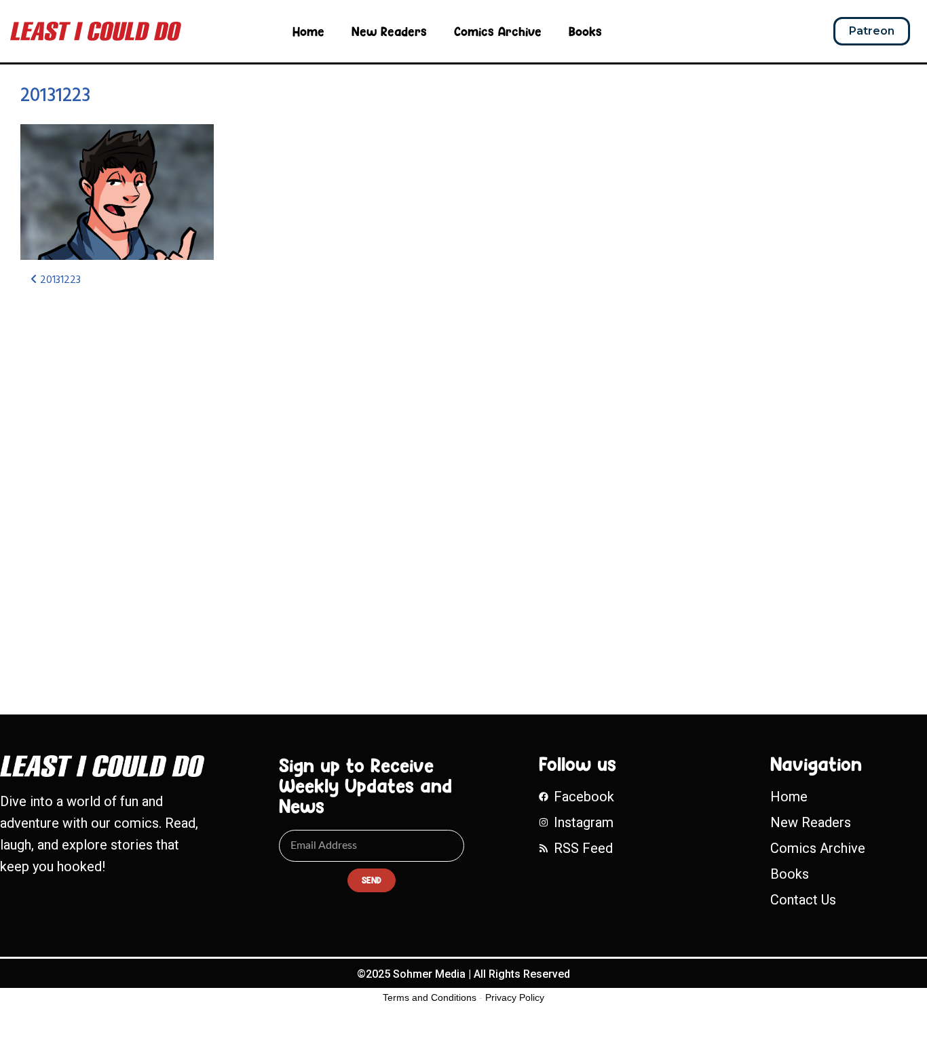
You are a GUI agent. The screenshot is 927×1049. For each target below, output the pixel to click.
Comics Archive (498, 31)
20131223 (55, 96)
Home (308, 31)
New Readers (389, 31)
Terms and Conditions (429, 997)
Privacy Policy (514, 997)
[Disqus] (305, 478)
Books (585, 31)
